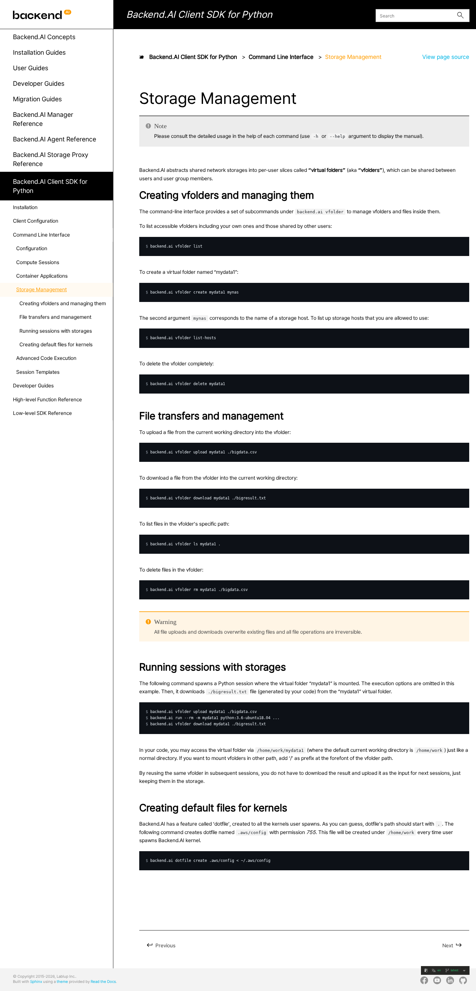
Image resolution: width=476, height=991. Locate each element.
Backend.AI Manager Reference (43, 119)
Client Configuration (35, 221)
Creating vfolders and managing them (62, 303)
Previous (165, 945)
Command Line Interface (41, 235)
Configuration (31, 248)
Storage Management (41, 289)
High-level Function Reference (47, 399)
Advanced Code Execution (46, 358)
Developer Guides (38, 83)
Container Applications (42, 276)
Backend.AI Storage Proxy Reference (50, 159)
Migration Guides (37, 99)
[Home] (141, 56)
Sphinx (36, 981)
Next (448, 945)
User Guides (30, 68)
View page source (445, 56)
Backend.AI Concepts (44, 37)
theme (62, 981)
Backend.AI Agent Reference (54, 139)
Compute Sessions (37, 262)
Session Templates (38, 372)
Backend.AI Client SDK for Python (50, 186)
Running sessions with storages (55, 331)
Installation (25, 207)
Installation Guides (39, 52)
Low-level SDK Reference (42, 413)
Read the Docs (103, 981)
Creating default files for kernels (56, 344)
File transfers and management (55, 317)
